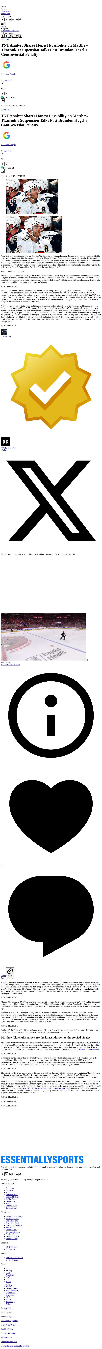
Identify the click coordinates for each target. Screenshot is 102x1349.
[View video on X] (87, 660)
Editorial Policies (12, 1197)
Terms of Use (11, 1208)
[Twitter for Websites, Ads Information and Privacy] (51, 764)
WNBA (9, 1286)
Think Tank (5, 14)
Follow (4, 450)
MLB (8, 1297)
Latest (3, 6)
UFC (8, 1284)
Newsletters (5, 11)
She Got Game (12, 1221)
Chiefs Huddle (11, 1230)
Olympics (10, 1295)
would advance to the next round (86, 1049)
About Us (10, 1188)
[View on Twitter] (51, 550)
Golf (8, 1273)
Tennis (8, 1282)
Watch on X (5, 662)
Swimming (10, 1302)
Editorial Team (12, 1195)
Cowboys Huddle (13, 1232)
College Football (12, 1288)
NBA (8, 1277)
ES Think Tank (12, 1247)
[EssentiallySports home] (42, 1163)
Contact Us (10, 1201)
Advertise (10, 1190)
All (7, 1268)
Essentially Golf (12, 1219)
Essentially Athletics (14, 1225)
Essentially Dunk (12, 1223)
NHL (9, 39)
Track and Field (12, 1290)
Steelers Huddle (12, 1234)
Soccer (8, 1299)
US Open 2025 (12, 1260)
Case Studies (8, 33)
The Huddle (10, 1227)
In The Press (11, 1199)
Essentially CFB (12, 1236)
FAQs (8, 1203)
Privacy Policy (11, 1206)
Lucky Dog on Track (14, 1216)
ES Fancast (10, 1249)
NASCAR (10, 1275)
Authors (9, 1192)
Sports (5, 28)
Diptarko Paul (6, 80)
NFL (8, 1279)
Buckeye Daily (12, 1239)
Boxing (9, 1270)
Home (3, 39)
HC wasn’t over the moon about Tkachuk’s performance (44, 1088)
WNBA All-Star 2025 (14, 1258)
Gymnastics (10, 1293)
